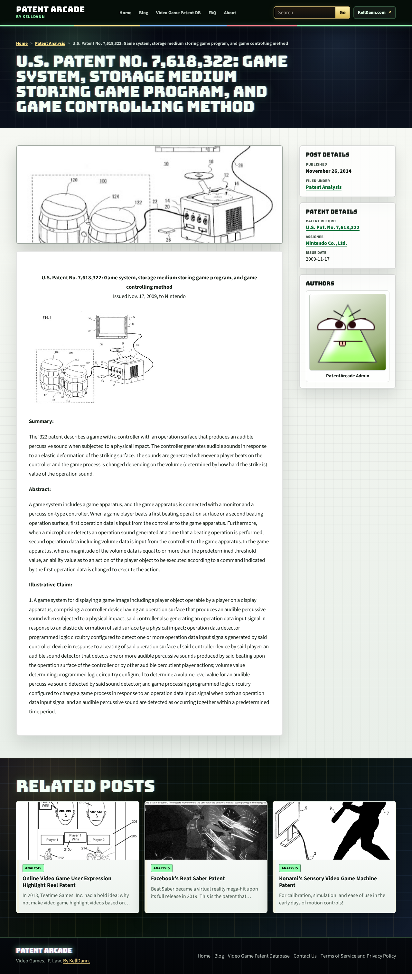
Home (125, 13)
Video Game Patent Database (259, 956)
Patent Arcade (44, 950)
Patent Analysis (50, 43)
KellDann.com (372, 12)
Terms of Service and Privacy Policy (358, 956)
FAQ (212, 13)
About (230, 13)
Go (343, 12)
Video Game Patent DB (178, 13)
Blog (143, 13)
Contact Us (305, 956)
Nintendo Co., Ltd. (326, 243)
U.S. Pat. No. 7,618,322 (333, 227)
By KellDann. (76, 960)
